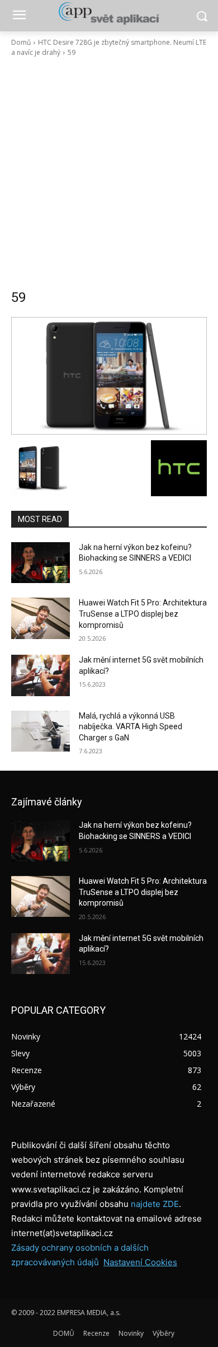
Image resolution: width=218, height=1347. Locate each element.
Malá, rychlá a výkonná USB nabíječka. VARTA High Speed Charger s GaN (130, 726)
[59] (109, 376)
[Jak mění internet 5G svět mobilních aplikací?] (40, 675)
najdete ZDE (155, 1204)
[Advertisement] (109, 173)
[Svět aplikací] (109, 13)
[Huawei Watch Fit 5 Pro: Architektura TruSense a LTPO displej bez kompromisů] (40, 618)
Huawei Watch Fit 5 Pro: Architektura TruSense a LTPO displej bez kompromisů (143, 613)
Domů (21, 42)
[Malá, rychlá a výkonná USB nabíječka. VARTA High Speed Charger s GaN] (40, 731)
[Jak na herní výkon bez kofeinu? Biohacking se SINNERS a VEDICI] (40, 563)
